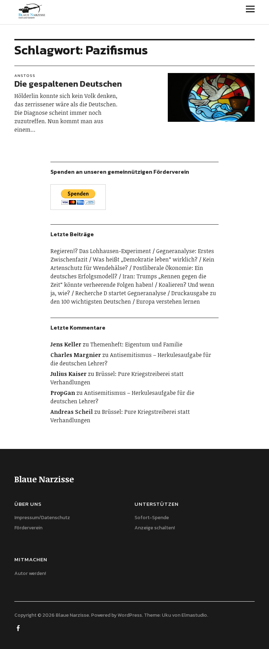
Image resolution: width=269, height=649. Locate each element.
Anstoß (24, 75)
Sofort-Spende (151, 517)
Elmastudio (194, 615)
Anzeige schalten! (154, 527)
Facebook (19, 627)
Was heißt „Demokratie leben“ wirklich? (145, 259)
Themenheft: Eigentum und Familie (136, 344)
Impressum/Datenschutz (42, 517)
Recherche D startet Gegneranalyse (120, 293)
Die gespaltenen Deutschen (68, 84)
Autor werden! (30, 573)
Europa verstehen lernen (168, 301)
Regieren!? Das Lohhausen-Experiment (100, 251)
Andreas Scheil (71, 412)
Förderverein (28, 527)
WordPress (130, 615)
